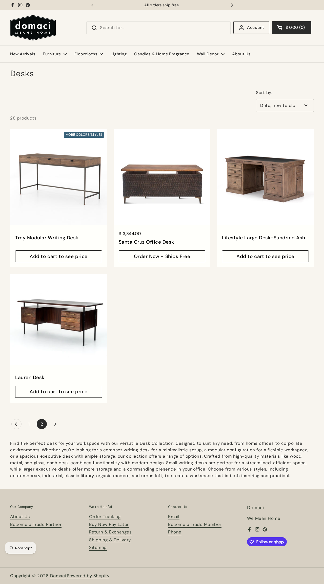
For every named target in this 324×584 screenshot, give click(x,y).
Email (173, 516)
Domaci (58, 575)
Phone (174, 532)
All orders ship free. (162, 5)
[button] (291, 27)
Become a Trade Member (194, 524)
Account (255, 27)
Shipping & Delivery (110, 540)
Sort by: (264, 92)
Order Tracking (104, 516)
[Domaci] (33, 27)
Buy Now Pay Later (109, 524)
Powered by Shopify (88, 575)
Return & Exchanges (110, 532)
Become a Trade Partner (36, 524)
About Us (20, 516)
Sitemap (98, 547)
